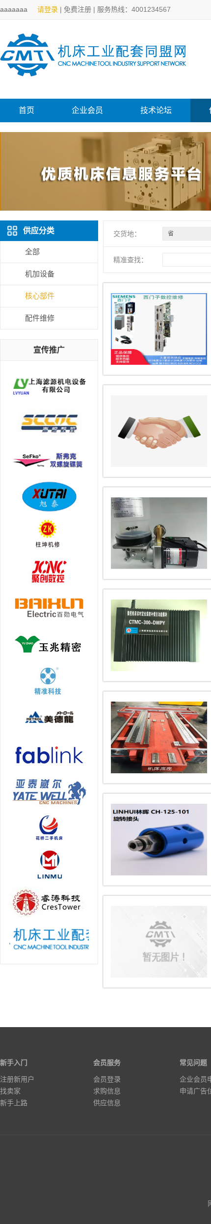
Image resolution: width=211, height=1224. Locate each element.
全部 (32, 251)
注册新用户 (17, 1079)
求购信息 (107, 1091)
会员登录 (107, 1079)
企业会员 (87, 110)
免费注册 (77, 9)
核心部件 (39, 296)
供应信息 (107, 1103)
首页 (26, 110)
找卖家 (10, 1091)
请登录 (47, 9)
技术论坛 (156, 110)
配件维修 (39, 318)
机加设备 (39, 274)
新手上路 (13, 1103)
